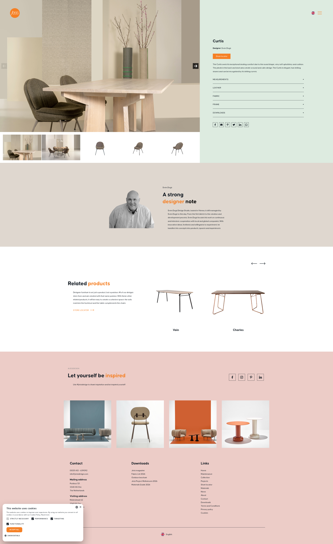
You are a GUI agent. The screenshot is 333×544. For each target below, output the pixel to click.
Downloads (219, 113)
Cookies (204, 513)
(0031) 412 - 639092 (78, 470)
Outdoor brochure (139, 478)
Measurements (220, 79)
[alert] (43, 522)
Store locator (221, 56)
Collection (205, 478)
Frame (216, 104)
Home (203, 470)
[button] (13, 535)
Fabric (216, 96)
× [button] (80, 507)
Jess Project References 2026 (144, 481)
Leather (217, 88)
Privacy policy (207, 509)
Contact (204, 499)
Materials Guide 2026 (141, 485)
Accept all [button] (14, 530)
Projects (204, 481)
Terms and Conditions (210, 506)
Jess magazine (138, 470)
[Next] (195, 66)
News (203, 492)
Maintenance (206, 474)
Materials (205, 488)
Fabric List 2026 (138, 474)
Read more (45, 515)
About (203, 495)
